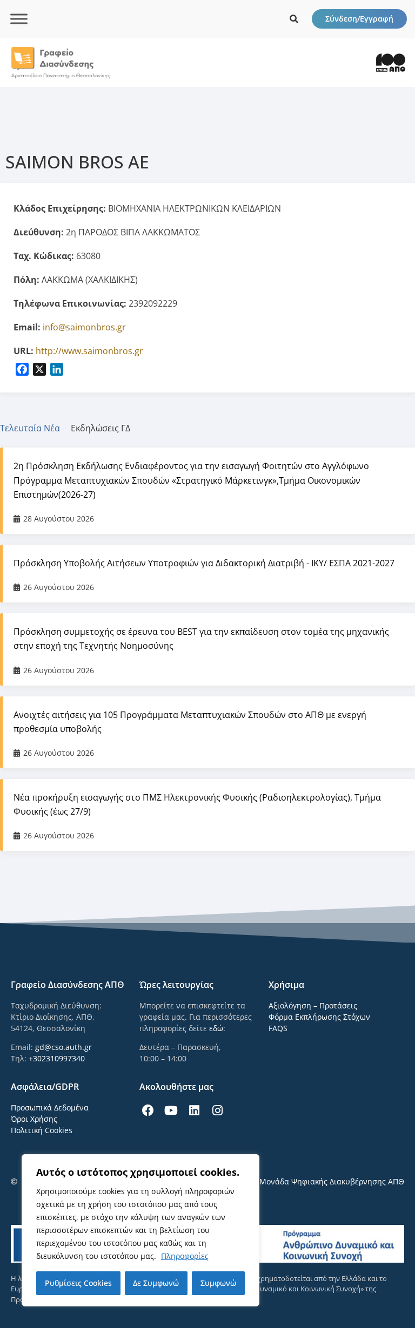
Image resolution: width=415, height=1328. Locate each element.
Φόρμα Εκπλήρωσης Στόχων (319, 1017)
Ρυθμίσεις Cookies (78, 1283)
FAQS (278, 1028)
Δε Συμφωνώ (156, 1283)
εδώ (216, 1028)
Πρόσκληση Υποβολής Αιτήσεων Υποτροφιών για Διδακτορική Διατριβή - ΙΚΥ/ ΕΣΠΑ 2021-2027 (204, 563)
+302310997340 (57, 1058)
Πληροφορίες (185, 1256)
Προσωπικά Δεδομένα (50, 1107)
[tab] (35, 428)
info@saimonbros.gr (84, 327)
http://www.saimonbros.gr (89, 351)
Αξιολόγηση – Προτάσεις (313, 1005)
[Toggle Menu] (19, 18)
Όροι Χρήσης (34, 1119)
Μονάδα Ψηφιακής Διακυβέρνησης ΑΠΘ (331, 1181)
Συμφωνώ (218, 1283)
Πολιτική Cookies (41, 1130)
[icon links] (294, 19)
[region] (140, 1230)
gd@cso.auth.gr (63, 1047)
